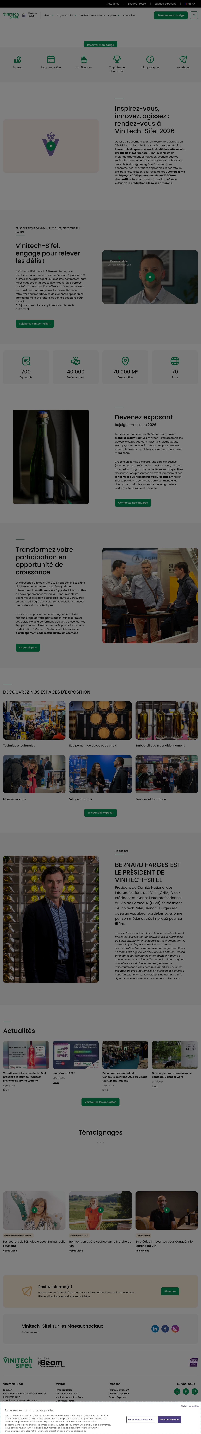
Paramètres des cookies (141, 1419)
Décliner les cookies (190, 1406)
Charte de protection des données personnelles (62, 1430)
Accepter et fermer (169, 1419)
